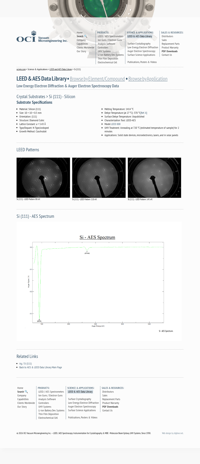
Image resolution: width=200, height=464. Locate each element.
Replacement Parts (171, 43)
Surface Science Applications (141, 55)
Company (81, 40)
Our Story (81, 51)
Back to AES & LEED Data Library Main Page (40, 367)
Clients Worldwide (85, 47)
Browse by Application (148, 78)
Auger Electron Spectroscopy (141, 51)
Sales (164, 40)
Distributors (167, 36)
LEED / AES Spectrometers (110, 36)
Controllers (103, 47)
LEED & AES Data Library (140, 36)
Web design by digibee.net (172, 433)
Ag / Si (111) (25, 363)
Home (79, 32)
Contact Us (167, 55)
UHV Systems (104, 51)
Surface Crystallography (139, 43)
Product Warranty (170, 47)
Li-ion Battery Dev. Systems (111, 55)
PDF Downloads (170, 51)
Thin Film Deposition (108, 58)
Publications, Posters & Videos (142, 62)
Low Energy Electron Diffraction (143, 47)
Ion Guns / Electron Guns (110, 40)
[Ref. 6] (143, 113)
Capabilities (82, 43)
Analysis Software (106, 43)
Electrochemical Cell (107, 62)
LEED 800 (115, 124)
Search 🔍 (82, 36)
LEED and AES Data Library (61, 69)
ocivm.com (21, 69)
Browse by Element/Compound (97, 78)
